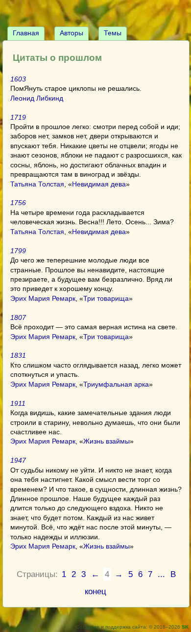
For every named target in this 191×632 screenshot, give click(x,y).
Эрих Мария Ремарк (42, 298)
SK (185, 627)
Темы (112, 33)
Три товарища (106, 298)
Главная (26, 33)
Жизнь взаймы (106, 441)
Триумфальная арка (116, 384)
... (161, 574)
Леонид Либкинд (36, 98)
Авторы (71, 33)
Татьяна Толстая (37, 184)
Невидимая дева (99, 184)
